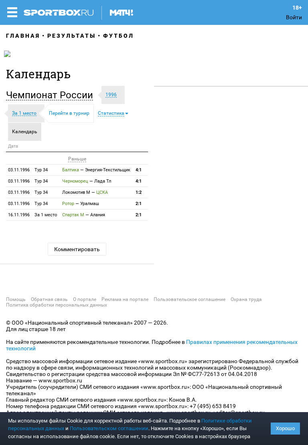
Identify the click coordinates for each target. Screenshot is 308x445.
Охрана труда (246, 299)
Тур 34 (28, 170)
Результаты (71, 36)
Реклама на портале (124, 299)
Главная (23, 36)
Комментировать (77, 249)
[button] (51, 95)
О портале (84, 299)
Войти (294, 17)
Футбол (118, 36)
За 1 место (32, 214)
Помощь (16, 299)
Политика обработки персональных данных (56, 305)
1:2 (139, 192)
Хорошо (285, 428)
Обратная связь (49, 299)
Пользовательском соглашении (109, 428)
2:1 (139, 203)
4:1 (139, 170)
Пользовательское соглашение (189, 299)
